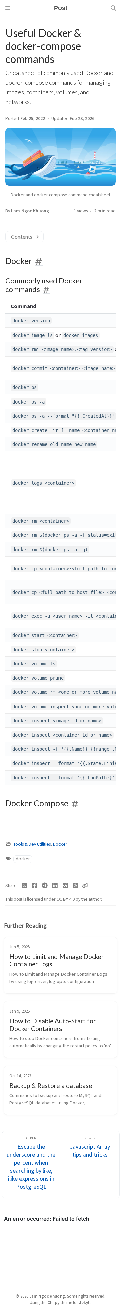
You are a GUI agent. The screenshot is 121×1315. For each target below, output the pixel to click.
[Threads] (76, 885)
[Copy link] (85, 885)
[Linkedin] (55, 885)
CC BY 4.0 (66, 899)
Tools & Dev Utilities (32, 844)
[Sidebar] (7, 8)
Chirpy (53, 1302)
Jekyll (85, 1302)
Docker (60, 844)
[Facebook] (35, 885)
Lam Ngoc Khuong (30, 211)
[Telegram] (45, 885)
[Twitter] (24, 885)
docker (23, 859)
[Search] (113, 8)
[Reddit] (65, 885)
